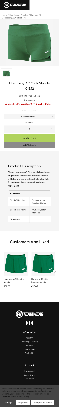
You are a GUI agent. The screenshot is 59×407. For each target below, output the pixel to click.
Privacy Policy (23, 396)
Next (55, 271)
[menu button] (53, 5)
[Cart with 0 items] (57, 5)
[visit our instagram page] (26, 323)
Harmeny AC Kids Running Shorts (39, 281)
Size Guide (15, 219)
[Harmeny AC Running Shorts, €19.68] (16, 264)
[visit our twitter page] (29, 323)
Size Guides (29, 349)
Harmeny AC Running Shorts (14, 281)
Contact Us (29, 353)
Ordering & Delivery (29, 341)
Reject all (22, 402)
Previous (4, 271)
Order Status (29, 375)
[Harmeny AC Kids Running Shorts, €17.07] (43, 264)
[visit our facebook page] (32, 323)
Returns (29, 345)
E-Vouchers (30, 379)
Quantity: (29, 122)
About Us (30, 338)
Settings (8, 402)
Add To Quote (29, 145)
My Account (29, 371)
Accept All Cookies (42, 402)
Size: (29, 111)
